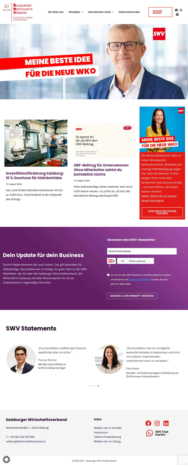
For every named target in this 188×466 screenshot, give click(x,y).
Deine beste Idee (129, 12)
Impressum (101, 432)
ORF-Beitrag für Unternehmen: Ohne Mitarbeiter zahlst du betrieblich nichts (101, 170)
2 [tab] (92, 385)
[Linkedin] (177, 14)
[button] (81, 12)
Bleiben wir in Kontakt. (108, 428)
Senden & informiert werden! (132, 295)
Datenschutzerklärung (139, 279)
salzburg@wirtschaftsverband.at (25, 441)
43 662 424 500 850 (23, 437)
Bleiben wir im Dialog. (107, 441)
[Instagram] (180, 10)
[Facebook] (176, 10)
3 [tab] (95, 385)
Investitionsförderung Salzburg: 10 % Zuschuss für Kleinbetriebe (35, 175)
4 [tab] (98, 385)
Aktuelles (74, 12)
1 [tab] (89, 385)
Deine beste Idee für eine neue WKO (162, 212)
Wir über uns (56, 12)
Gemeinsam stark (99, 12)
